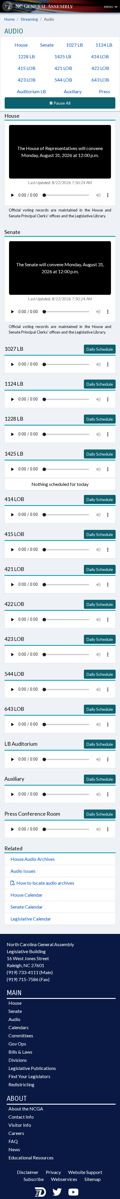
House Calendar (26, 895)
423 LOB (27, 79)
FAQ (13, 1141)
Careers (16, 1133)
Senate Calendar (26, 906)
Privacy (53, 1172)
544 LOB (63, 79)
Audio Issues (23, 871)
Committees (20, 1035)
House (21, 44)
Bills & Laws (20, 1052)
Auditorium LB (31, 91)
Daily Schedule (100, 349)
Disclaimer (27, 1172)
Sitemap (92, 1179)
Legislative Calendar (30, 918)
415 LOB (27, 68)
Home (9, 19)
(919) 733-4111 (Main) (30, 972)
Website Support (85, 1172)
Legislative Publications (32, 1068)
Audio (14, 1019)
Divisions (17, 1060)
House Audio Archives (32, 859)
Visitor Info (19, 1125)
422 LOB (100, 68)
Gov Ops (17, 1043)
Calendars (18, 1027)
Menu (109, 6)
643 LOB (100, 79)
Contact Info (21, 1116)
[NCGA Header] (44, 6)
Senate (47, 44)
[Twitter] (57, 1192)
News (14, 1149)
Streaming (29, 19)
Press (104, 91)
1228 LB (26, 56)
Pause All (62, 102)
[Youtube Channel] (73, 1192)
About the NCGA (25, 1108)
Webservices (64, 1179)
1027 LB (74, 44)
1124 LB (104, 44)
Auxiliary (73, 91)
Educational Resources (31, 1157)
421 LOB (63, 68)
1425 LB (62, 56)
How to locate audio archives (45, 883)
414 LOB (100, 56)
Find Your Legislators (29, 1076)
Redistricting (21, 1084)
